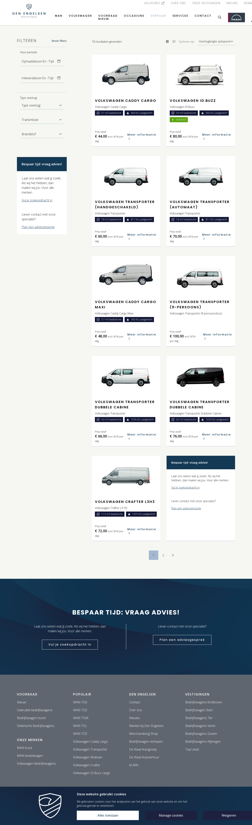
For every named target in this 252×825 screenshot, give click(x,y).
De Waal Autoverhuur (144, 757)
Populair (82, 694)
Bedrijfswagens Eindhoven (203, 702)
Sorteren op (186, 41)
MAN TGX (80, 702)
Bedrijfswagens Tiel (198, 718)
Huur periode (28, 52)
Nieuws (232, 3)
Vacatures (152, 3)
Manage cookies (171, 815)
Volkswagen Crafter (86, 765)
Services (180, 16)
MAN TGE (80, 733)
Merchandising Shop (143, 733)
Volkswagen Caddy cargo (90, 741)
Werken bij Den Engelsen (146, 726)
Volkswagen (80, 16)
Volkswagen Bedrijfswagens (36, 763)
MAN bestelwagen (30, 755)
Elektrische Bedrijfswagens (35, 726)
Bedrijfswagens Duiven (201, 733)
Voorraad (27, 694)
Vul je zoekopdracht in (37, 200)
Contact (203, 16)
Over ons (178, 3)
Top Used (192, 749)
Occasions (134, 16)
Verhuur (158, 16)
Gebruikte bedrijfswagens (34, 710)
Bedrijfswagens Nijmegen (203, 741)
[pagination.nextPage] (173, 555)
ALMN (133, 765)
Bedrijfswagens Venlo (200, 726)
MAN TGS (80, 710)
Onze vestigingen (206, 3)
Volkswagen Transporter (90, 749)
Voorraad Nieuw (108, 17)
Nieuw (21, 702)
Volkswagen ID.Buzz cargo (91, 773)
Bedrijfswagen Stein (199, 710)
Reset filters (59, 41)
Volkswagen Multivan (87, 757)
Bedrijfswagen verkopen (146, 741)
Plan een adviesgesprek (38, 227)
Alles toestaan (107, 815)
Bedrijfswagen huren (31, 718)
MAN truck (24, 748)
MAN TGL (80, 726)
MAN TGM (80, 718)
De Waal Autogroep (143, 749)
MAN (58, 16)
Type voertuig (28, 98)
